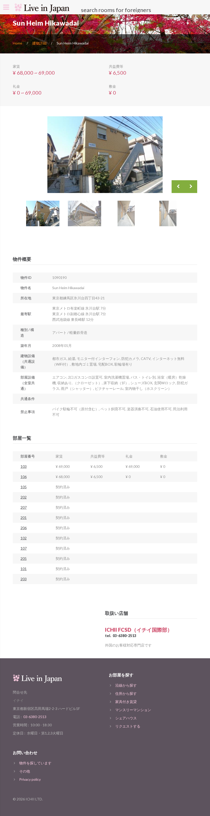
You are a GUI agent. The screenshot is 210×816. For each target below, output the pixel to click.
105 (23, 487)
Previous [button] (178, 186)
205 (23, 558)
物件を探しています (35, 763)
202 (23, 497)
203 (23, 579)
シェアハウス (126, 718)
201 (23, 517)
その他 (24, 771)
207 (23, 507)
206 (23, 528)
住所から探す (126, 693)
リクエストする (127, 726)
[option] (105, 154)
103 (23, 466)
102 (23, 538)
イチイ (18, 700)
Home (17, 43)
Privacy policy (30, 779)
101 (23, 568)
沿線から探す (126, 685)
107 (23, 548)
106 (23, 476)
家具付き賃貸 (126, 701)
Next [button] (190, 186)
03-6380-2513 (124, 635)
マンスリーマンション (133, 710)
